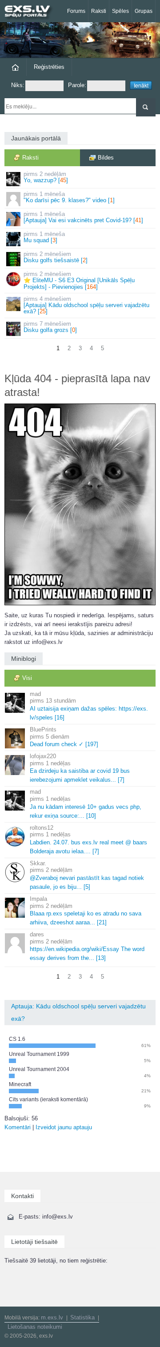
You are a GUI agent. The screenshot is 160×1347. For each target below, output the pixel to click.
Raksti (98, 11)
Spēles (120, 11)
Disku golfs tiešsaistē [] (56, 257)
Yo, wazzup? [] (46, 177)
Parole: (77, 85)
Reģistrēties (49, 67)
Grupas (143, 11)
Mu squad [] (44, 237)
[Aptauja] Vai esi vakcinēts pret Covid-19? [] (83, 217)
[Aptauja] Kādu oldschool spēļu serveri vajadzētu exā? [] (86, 305)
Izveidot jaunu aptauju (64, 1127)
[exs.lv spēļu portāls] (31, 12)
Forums (76, 11)
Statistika (82, 1317)
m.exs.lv (52, 1317)
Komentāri (17, 1127)
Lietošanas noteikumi (35, 1326)
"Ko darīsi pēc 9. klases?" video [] (69, 197)
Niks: (17, 85)
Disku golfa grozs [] (50, 326)
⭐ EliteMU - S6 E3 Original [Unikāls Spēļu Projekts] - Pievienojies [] (79, 280)
